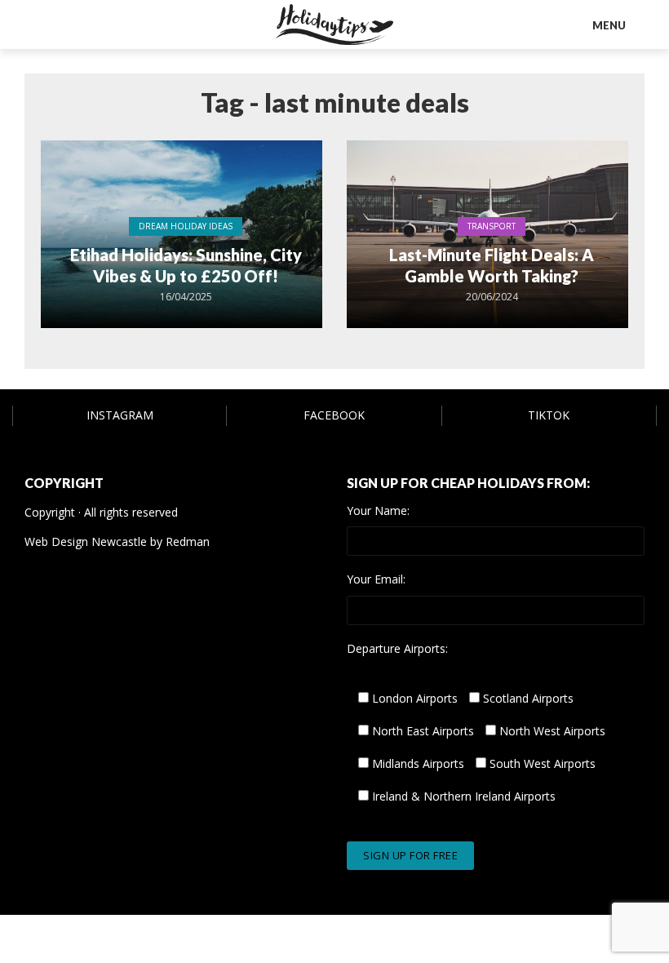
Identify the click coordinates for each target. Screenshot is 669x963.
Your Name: (378, 511)
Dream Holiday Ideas (186, 226)
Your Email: (376, 579)
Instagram (119, 415)
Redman (188, 541)
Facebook (334, 415)
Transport (491, 226)
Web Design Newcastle (85, 541)
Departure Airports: (397, 648)
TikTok (548, 415)
